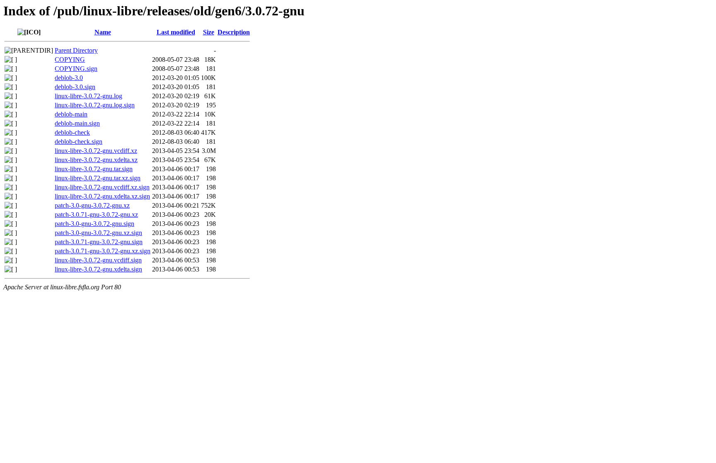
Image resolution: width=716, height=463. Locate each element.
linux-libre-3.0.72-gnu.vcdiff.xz (96, 150)
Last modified (176, 32)
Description (234, 32)
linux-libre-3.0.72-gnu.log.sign (95, 105)
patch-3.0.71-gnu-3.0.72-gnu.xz (96, 214)
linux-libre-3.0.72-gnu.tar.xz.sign (97, 178)
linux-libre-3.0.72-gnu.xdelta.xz (96, 159)
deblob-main (71, 114)
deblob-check (72, 132)
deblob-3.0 (69, 77)
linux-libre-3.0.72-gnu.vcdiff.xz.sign (102, 187)
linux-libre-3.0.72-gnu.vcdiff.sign (98, 260)
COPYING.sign (76, 68)
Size (208, 32)
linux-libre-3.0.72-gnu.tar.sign (94, 168)
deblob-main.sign (77, 123)
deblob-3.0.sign (75, 86)
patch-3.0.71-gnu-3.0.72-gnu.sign (99, 241)
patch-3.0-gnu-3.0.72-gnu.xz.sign (98, 232)
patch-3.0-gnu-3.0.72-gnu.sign (94, 223)
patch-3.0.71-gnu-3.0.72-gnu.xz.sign (102, 251)
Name (102, 32)
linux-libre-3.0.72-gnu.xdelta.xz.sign (102, 196)
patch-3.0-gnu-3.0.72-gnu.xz (92, 205)
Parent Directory (76, 50)
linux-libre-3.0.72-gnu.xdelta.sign (98, 269)
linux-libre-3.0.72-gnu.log (88, 95)
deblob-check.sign (78, 141)
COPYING (70, 59)
